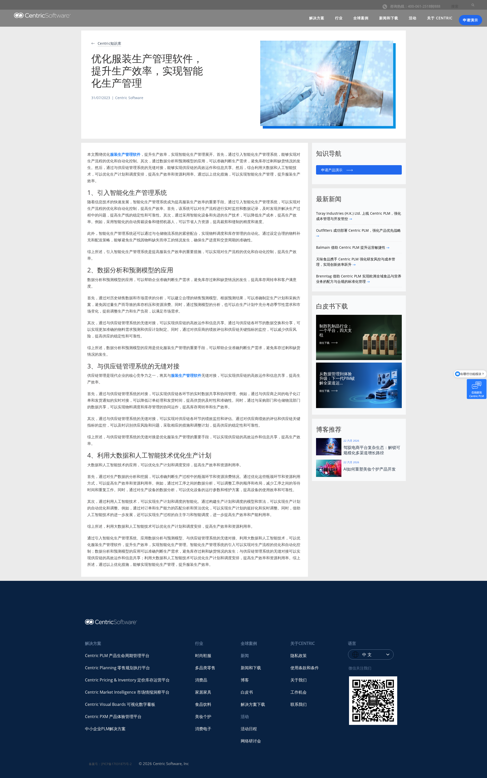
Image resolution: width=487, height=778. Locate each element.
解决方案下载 (253, 704)
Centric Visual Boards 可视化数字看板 (120, 704)
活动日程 (249, 729)
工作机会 (298, 692)
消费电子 (203, 729)
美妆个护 (203, 716)
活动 (412, 17)
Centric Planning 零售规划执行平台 (117, 668)
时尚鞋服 (203, 655)
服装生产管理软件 (125, 154)
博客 (245, 680)
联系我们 (298, 704)
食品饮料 (203, 704)
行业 (339, 17)
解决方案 (316, 17)
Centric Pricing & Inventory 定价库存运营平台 (127, 680)
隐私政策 (298, 655)
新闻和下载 (388, 17)
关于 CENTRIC (440, 17)
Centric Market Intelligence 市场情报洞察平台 (127, 692)
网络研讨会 (251, 741)
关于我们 (298, 680)
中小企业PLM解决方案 (105, 729)
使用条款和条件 (304, 668)
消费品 (201, 680)
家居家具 (203, 692)
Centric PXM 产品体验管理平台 (113, 716)
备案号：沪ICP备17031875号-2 (110, 764)
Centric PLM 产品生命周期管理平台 (117, 655)
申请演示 (470, 20)
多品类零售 (205, 668)
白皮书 (247, 692)
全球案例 (361, 17)
